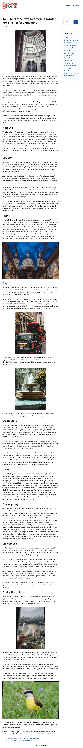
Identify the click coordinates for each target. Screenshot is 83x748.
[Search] (76, 22)
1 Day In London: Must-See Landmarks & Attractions (19, 740)
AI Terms (76, 5)
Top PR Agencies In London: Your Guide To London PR (70, 40)
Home (68, 5)
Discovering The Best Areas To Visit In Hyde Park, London (70, 48)
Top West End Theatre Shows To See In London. (70, 75)
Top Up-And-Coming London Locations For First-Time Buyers (22, 738)
